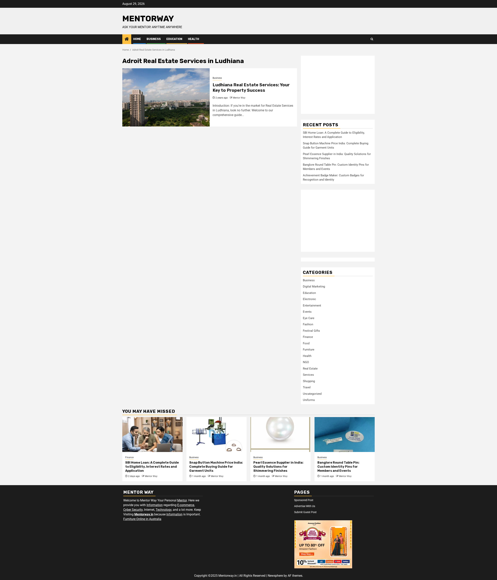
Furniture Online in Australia (142, 519)
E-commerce (185, 505)
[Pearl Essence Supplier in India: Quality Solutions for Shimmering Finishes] (280, 434)
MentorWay (148, 18)
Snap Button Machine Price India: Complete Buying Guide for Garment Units (216, 467)
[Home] (127, 39)
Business (154, 39)
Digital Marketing (314, 286)
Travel (307, 387)
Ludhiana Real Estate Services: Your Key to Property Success (251, 87)
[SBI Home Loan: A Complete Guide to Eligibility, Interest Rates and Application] (152, 434)
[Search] (371, 39)
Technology (163, 510)
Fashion (308, 324)
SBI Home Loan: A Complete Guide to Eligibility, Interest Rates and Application (152, 467)
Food (306, 343)
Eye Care (308, 318)
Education (174, 39)
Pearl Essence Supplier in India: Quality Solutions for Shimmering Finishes (278, 467)
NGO (306, 362)
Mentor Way (239, 97)
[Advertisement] (338, 85)
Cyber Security (133, 510)
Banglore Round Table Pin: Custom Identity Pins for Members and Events (338, 467)
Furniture (308, 349)
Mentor (182, 500)
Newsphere (275, 575)
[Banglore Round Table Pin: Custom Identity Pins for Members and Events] (345, 434)
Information (155, 505)
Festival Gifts (311, 330)
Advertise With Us (304, 506)
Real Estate (310, 368)
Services (308, 375)
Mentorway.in (143, 514)
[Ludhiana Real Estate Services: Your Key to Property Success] (166, 97)
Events (307, 311)
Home (137, 39)
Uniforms (309, 400)
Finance (308, 337)
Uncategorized (312, 394)
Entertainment (312, 305)
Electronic (309, 299)
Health (193, 39)
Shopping (309, 381)
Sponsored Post (303, 500)
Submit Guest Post (305, 512)
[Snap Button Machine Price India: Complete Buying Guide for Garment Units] (216, 434)
